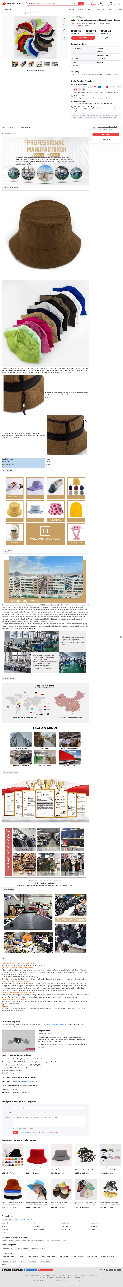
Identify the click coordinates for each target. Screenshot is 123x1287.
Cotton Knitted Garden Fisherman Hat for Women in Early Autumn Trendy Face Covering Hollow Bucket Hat (85, 1204)
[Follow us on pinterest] (118, 1270)
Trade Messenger (30, 1270)
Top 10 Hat (23, 1261)
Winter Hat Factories (33, 1257)
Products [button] (31, 4)
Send (15, 1132)
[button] (75, 3)
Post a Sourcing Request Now (52, 1132)
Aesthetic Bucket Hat (37, 1248)
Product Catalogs (27, 1219)
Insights (99, 1275)
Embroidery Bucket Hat (9, 1261)
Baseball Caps (65, 1223)
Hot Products (25, 1275)
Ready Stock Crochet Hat (39, 1226)
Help (89, 9)
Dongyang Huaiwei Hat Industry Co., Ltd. (86, 23)
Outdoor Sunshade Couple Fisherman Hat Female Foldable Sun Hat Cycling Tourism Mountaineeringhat (36, 1204)
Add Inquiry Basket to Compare (35, 71)
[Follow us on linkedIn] (120, 1270)
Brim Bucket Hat (78, 1257)
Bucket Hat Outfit (8, 1248)
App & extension (99, 9)
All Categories (8, 9)
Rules (120, 9)
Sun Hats (64, 1226)
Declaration (80, 1281)
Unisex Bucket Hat (92, 1257)
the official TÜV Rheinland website (54, 1025)
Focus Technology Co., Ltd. (49, 1281)
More (3, 1264)
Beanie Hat (5, 1226)
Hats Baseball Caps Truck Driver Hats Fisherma (26, 1081)
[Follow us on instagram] (112, 1270)
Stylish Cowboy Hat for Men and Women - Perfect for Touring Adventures (60, 1204)
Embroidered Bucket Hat (107, 1257)
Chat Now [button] (110, 38)
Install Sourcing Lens (46, 1270)
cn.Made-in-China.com (78, 1277)
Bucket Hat (31, 13)
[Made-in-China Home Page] (11, 4)
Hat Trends (33, 1261)
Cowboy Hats (95, 1226)
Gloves (33, 1223)
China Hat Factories (8, 1257)
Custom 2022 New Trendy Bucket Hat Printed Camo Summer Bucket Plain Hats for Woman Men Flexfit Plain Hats (86, 1170)
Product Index (92, 1275)
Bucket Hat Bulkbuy (45, 1261)
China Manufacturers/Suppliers (47, 1275)
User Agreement (71, 1281)
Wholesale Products (61, 1275)
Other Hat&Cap (66, 1229)
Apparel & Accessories (13, 13)
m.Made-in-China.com (65, 1277)
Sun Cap (23, 13)
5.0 (100, 129)
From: (10, 1108)
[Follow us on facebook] (107, 1270)
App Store (6, 1270)
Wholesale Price (72, 1275)
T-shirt (93, 1229)
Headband (5, 1223)
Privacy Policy (89, 1281)
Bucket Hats (94, 1223)
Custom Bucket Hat (64, 1257)
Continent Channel (82, 1275)
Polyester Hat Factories (48, 1257)
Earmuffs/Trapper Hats (38, 1229)
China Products (34, 1275)
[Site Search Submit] (81, 3)
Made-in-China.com (54, 1277)
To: (11, 1112)
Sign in (119, 5)
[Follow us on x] (110, 1270)
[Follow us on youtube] (115, 1270)
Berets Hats (5, 1229)
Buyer (79, 9)
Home (3, 13)
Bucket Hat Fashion (41, 13)
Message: (9, 1117)
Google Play (17, 1270)
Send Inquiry (83, 38)
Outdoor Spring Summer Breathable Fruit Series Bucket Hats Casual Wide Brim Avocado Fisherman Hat (109, 1204)
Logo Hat (20, 1257)
